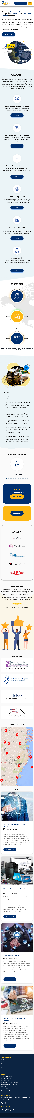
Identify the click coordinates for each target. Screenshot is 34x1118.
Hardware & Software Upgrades (10, 1082)
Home (2, 1059)
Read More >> (10, 849)
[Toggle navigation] (30, 3)
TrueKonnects (30, 1115)
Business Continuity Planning (9, 1084)
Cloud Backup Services (7, 1091)
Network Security (5, 1080)
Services (3, 1064)
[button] (6, 478)
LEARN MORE (8, 34)
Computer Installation (7, 1076)
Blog (2, 1068)
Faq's (2, 1066)
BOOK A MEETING (17, 496)
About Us (3, 1061)
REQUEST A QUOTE (17, 513)
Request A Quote (6, 1070)
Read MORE (17, 115)
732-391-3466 (17, 492)
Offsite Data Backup (6, 1087)
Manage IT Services (6, 1089)
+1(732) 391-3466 (9, 1103)
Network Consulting (6, 1078)
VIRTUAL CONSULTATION (20, 3)
